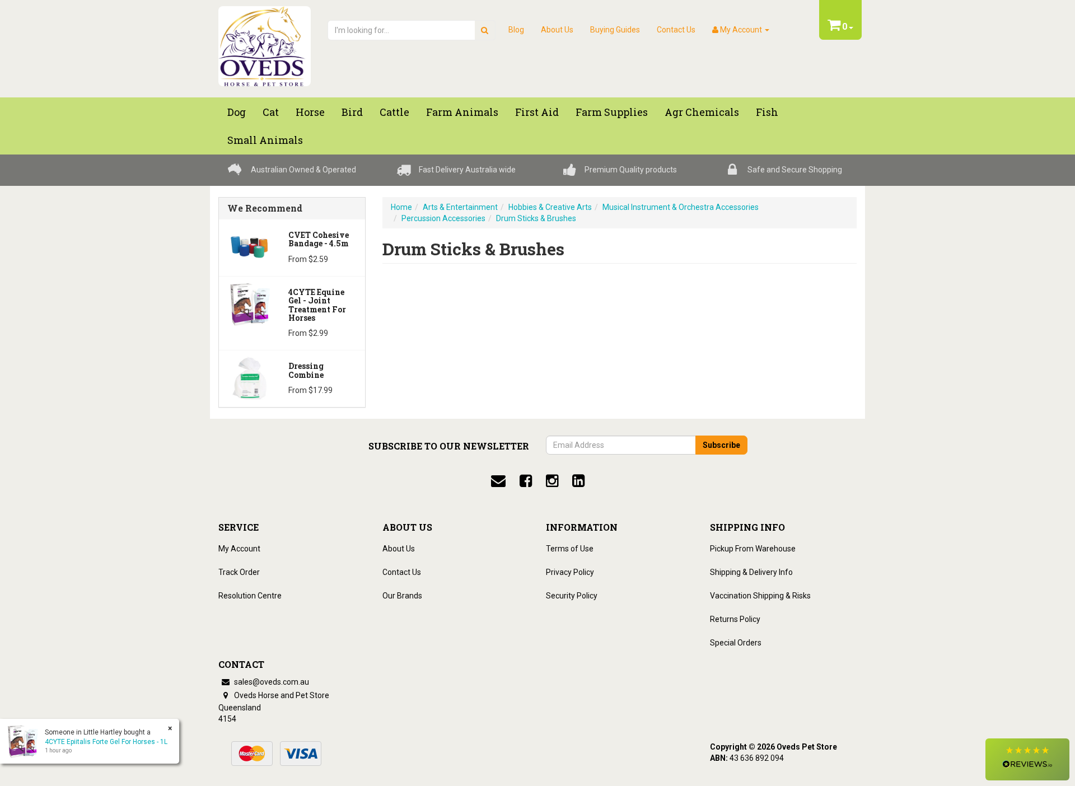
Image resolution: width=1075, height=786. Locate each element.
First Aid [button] (537, 112)
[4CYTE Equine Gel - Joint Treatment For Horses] (249, 303)
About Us (557, 29)
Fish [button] (767, 112)
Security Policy (571, 595)
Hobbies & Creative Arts (550, 207)
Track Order (239, 572)
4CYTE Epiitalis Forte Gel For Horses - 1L (106, 742)
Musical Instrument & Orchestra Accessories (680, 207)
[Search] (484, 30)
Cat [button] (271, 112)
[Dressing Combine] (249, 377)
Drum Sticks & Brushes (536, 218)
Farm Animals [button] (462, 112)
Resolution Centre (250, 595)
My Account (239, 548)
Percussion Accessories (443, 218)
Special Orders (735, 642)
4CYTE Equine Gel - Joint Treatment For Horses (317, 305)
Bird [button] (352, 112)
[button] (1027, 759)
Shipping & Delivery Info (751, 572)
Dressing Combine (306, 370)
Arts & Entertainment (460, 207)
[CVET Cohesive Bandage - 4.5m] (249, 246)
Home (401, 207)
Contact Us (676, 29)
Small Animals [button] (265, 140)
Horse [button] (310, 112)
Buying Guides (615, 29)
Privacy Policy (570, 572)
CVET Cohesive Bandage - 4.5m (318, 239)
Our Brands (402, 595)
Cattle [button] (394, 112)
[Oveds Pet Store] (264, 42)
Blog (516, 29)
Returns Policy (735, 619)
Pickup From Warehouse (753, 548)
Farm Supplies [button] (612, 112)
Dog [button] (236, 112)
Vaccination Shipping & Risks (760, 595)
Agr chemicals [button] (702, 112)
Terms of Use (569, 548)
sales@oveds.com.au (270, 681)
